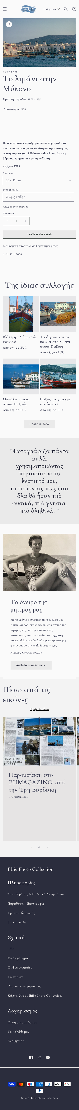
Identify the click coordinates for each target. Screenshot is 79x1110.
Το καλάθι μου (19, 1032)
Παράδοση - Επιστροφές (26, 904)
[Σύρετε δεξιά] (48, 847)
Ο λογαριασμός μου (22, 1022)
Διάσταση (8, 173)
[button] (5, 9)
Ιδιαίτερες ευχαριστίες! (24, 986)
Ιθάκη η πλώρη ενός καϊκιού (20, 339)
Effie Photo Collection (44, 1098)
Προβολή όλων (39, 424)
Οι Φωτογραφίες (20, 967)
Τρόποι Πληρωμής (21, 913)
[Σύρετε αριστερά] (31, 847)
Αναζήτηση (16, 1041)
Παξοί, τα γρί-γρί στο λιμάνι (55, 401)
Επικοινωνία (17, 922)
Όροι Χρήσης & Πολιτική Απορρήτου (36, 894)
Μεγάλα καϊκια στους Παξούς (16, 401)
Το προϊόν (15, 977)
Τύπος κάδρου (10, 189)
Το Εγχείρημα (18, 958)
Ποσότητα (8, 213)
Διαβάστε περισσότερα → (31, 664)
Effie (11, 949)
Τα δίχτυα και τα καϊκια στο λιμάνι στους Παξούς (55, 342)
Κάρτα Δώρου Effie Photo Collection (35, 996)
